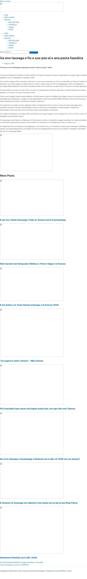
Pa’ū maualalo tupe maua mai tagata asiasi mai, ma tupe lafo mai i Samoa (37, 408)
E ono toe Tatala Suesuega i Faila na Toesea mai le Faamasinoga (33, 220)
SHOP (6, 15)
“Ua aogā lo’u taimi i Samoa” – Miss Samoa (21, 361)
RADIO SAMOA (9, 17)
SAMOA (11, 27)
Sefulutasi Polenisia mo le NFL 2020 (18, 557)
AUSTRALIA (12, 25)
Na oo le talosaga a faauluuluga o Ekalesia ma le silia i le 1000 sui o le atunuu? (40, 459)
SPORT (10, 29)
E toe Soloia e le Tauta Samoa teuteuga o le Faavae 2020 (29, 305)
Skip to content (5, 1)
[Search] (33, 52)
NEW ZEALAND (13, 22)
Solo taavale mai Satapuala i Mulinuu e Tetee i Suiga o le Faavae (33, 263)
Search (2, 52)
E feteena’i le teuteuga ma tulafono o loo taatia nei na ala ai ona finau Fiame (39, 503)
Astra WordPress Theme (63, 571)
